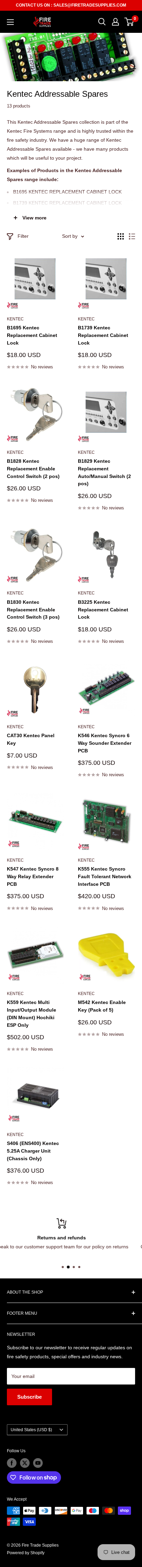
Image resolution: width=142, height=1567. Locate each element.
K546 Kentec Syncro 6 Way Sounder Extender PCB (104, 743)
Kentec (15, 319)
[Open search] (102, 22)
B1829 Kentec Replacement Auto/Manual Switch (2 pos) (104, 472)
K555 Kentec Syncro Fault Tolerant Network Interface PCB (104, 876)
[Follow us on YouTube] (38, 1463)
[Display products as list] (132, 236)
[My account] (115, 22)
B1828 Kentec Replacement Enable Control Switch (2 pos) (33, 468)
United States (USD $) (31, 1429)
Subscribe (29, 1397)
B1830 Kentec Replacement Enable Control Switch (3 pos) (33, 609)
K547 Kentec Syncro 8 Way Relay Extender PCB (33, 876)
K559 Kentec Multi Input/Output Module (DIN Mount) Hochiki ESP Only (31, 1014)
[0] (129, 22)
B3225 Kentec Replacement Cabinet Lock (103, 609)
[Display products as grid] (121, 236)
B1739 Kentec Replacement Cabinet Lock (103, 335)
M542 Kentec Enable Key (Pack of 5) (102, 1006)
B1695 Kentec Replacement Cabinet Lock (32, 335)
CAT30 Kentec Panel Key (30, 739)
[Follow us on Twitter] (25, 1463)
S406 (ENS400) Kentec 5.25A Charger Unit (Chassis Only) (33, 1151)
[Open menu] (10, 22)
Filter (23, 236)
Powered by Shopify (25, 1552)
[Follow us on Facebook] (12, 1463)
